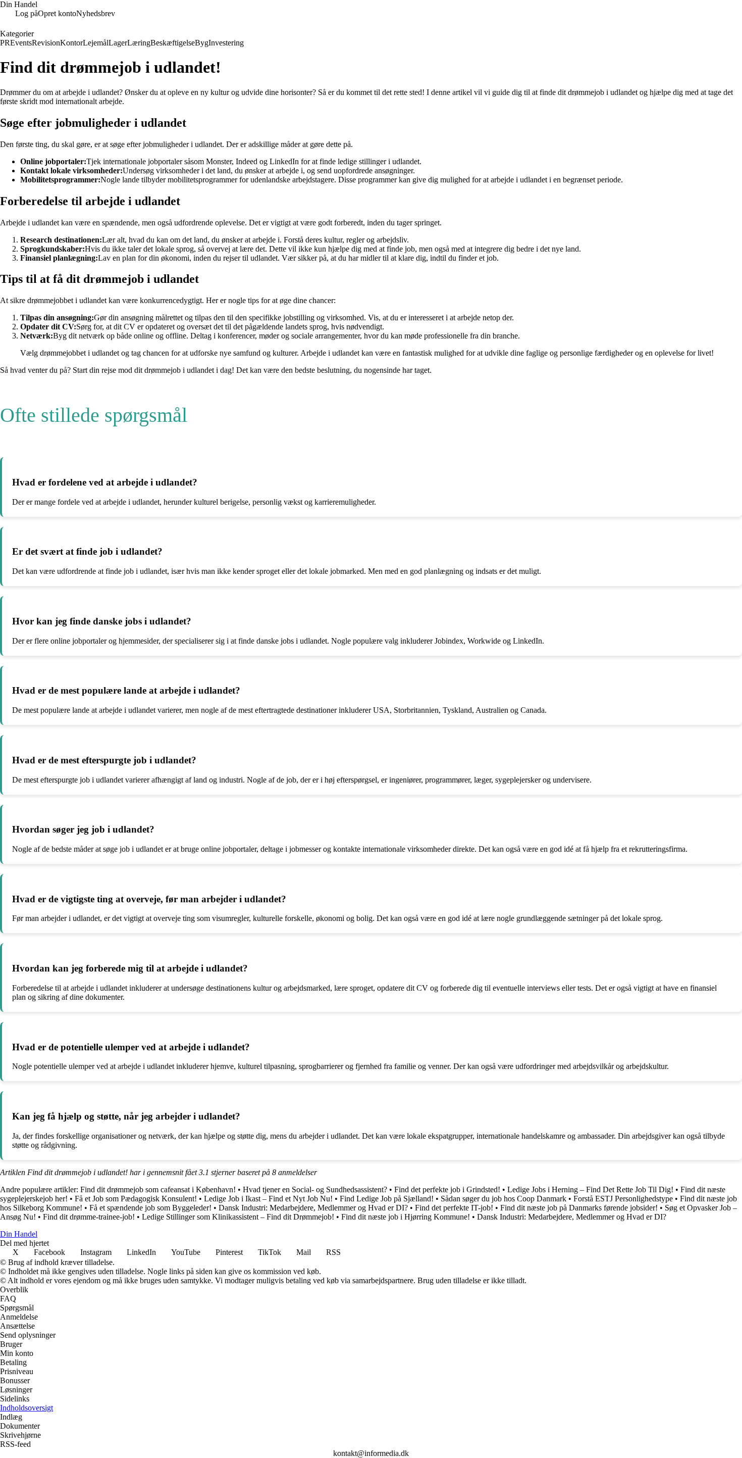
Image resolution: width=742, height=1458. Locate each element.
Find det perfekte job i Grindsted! (447, 1189)
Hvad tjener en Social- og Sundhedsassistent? (315, 1189)
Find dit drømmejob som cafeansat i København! (158, 1189)
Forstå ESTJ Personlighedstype (623, 1198)
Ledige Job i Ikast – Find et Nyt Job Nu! (268, 1198)
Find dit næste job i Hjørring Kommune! (405, 1216)
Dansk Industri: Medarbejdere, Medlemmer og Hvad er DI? (313, 1207)
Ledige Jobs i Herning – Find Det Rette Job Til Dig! (590, 1189)
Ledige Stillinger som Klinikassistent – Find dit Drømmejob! (238, 1216)
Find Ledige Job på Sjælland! (387, 1198)
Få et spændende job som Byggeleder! (150, 1207)
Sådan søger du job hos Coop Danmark (503, 1198)
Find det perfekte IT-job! (454, 1207)
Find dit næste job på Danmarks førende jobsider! (579, 1207)
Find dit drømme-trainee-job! (89, 1216)
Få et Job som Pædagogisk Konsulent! (136, 1198)
